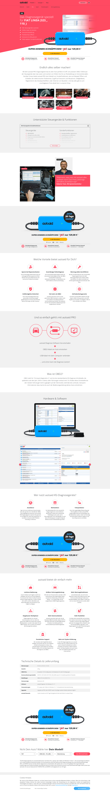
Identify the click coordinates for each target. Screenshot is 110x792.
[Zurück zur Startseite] (24, 2)
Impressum (75, 785)
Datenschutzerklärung (61, 785)
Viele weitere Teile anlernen (64, 108)
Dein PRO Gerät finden (82, 754)
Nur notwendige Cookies (41, 788)
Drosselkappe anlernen (46, 108)
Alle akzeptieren (82, 788)
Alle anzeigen (55, 145)
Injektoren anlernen (82, 97)
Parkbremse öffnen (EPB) (46, 97)
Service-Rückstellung (28, 97)
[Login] (89, 3)
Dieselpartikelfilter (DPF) (64, 97)
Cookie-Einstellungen (25, 788)
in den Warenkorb (55, 53)
